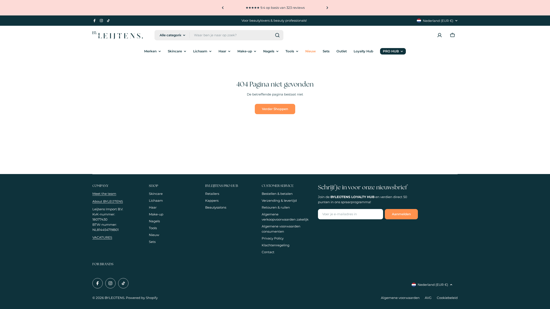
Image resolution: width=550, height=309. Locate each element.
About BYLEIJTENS (107, 201)
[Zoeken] (277, 35)
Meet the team (104, 194)
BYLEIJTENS (114, 298)
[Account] (439, 35)
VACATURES (102, 237)
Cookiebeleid (447, 298)
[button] (222, 7)
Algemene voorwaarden (400, 298)
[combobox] (218, 35)
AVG (428, 298)
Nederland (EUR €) (438, 21)
